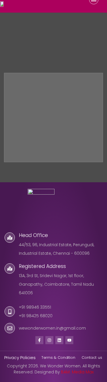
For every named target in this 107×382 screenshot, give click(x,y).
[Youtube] (69, 340)
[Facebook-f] (39, 340)
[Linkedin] (59, 340)
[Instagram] (49, 340)
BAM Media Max (77, 372)
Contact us (92, 357)
